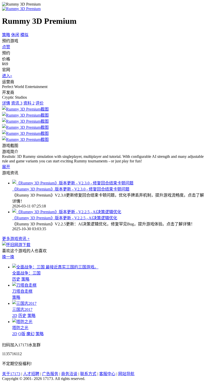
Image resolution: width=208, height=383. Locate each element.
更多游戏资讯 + (16, 239)
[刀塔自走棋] (24, 285)
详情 (6, 103)
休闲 (15, 35)
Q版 (21, 334)
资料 (28, 103)
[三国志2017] (24, 303)
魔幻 (30, 334)
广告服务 (50, 374)
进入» (7, 76)
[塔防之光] (22, 322)
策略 (6, 35)
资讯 (16, 103)
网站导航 (126, 374)
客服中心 (107, 374)
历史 (16, 279)
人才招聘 (31, 374)
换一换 (8, 257)
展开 (6, 167)
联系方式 (88, 374)
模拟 (24, 35)
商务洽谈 (69, 374)
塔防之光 (20, 328)
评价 (40, 103)
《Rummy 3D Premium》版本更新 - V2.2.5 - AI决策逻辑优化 (64, 218)
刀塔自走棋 (22, 291)
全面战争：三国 (26, 273)
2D (14, 315)
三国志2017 (22, 309)
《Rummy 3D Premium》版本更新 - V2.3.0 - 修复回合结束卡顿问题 (70, 189)
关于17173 (11, 374)
